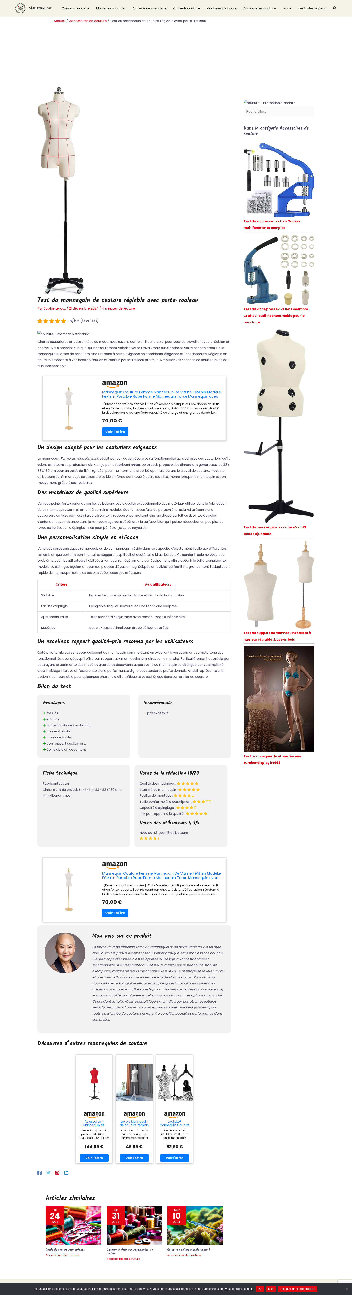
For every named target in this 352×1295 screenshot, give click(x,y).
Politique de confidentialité (297, 1288)
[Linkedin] (66, 1172)
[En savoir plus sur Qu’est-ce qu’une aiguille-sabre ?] (195, 1225)
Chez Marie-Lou (40, 8)
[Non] (347, 1289)
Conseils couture (186, 8)
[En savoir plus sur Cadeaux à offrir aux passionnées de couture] (134, 1225)
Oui (260, 1288)
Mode (287, 8)
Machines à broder (111, 8)
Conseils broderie (75, 8)
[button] (335, 8)
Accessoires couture (259, 8)
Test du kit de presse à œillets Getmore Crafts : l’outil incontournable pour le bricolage (276, 315)
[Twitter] (48, 1172)
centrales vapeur (312, 8)
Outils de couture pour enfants (65, 1250)
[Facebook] (39, 1172)
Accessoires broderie (150, 8)
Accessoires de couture (62, 1255)
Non (271, 1288)
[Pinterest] (57, 1172)
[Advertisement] (176, 55)
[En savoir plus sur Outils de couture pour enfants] (73, 1225)
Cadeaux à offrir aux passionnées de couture (130, 1252)
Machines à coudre (221, 8)
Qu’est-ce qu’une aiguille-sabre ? (188, 1250)
